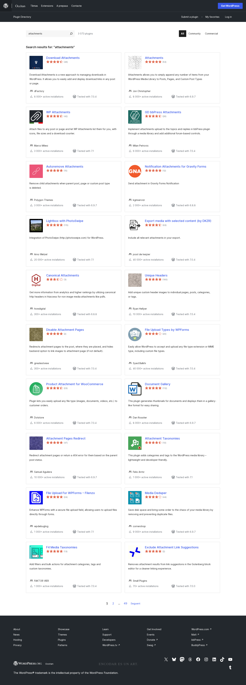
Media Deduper (156, 493)
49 (125, 603)
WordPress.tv (111, 645)
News (16, 634)
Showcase (63, 629)
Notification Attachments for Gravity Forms (175, 166)
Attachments (154, 58)
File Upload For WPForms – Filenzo (70, 493)
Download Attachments (63, 58)
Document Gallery (157, 384)
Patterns (62, 645)
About (16, 629)
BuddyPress (199, 645)
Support (106, 634)
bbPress (197, 639)
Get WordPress (230, 5)
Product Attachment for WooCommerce (74, 384)
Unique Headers (156, 275)
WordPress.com (201, 629)
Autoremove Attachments (64, 166)
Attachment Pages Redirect (66, 438)
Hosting (17, 639)
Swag (151, 645)
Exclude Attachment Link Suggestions (172, 547)
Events (150, 634)
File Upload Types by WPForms (167, 329)
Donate (152, 639)
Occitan (49, 663)
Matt (195, 634)
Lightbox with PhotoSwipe (64, 221)
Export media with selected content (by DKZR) (178, 221)
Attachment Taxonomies (162, 438)
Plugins (62, 639)
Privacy (17, 645)
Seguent (135, 603)
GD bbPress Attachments (163, 112)
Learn (105, 629)
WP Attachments (58, 112)
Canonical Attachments (62, 275)
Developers (108, 639)
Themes (62, 634)
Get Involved (154, 629)
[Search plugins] (71, 33)
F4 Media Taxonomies (61, 547)
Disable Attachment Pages (65, 329)
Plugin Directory (22, 16)
